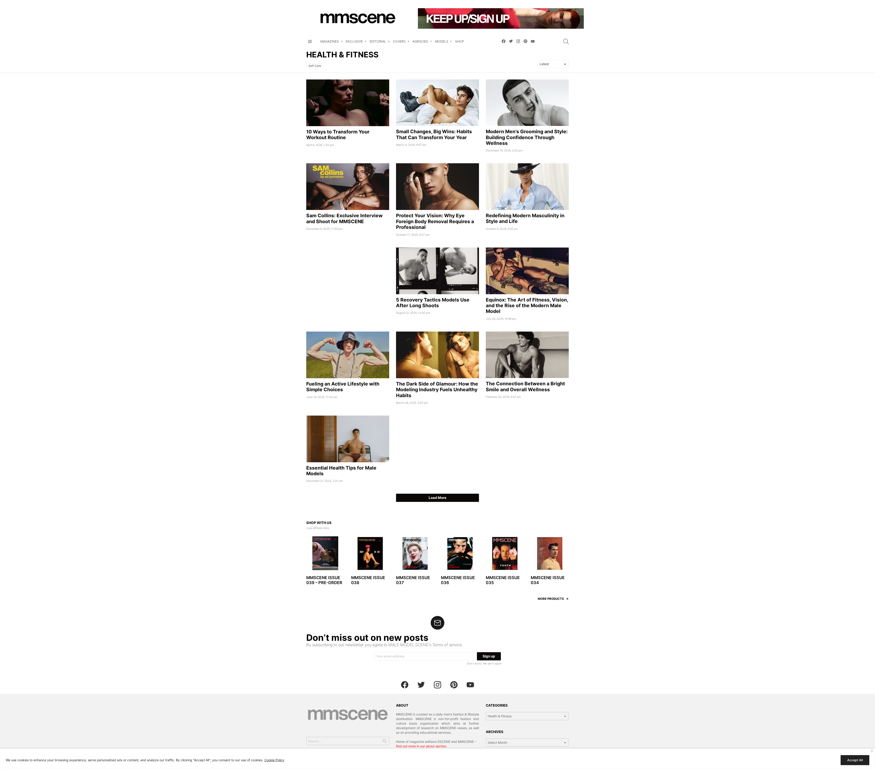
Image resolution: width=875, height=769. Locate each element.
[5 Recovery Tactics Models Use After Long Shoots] (437, 271)
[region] (437, 759)
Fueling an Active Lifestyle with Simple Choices (342, 386)
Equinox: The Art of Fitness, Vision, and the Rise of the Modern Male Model (527, 305)
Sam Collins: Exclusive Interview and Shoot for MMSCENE (344, 218)
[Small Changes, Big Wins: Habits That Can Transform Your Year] (437, 102)
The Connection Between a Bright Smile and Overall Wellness (525, 386)
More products (551, 598)
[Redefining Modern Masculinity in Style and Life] (527, 186)
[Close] (872, 751)
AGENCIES (420, 41)
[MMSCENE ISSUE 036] (460, 553)
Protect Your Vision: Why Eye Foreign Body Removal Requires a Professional (435, 221)
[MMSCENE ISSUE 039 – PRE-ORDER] (325, 553)
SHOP (459, 41)
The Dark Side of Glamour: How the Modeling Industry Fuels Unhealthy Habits (437, 389)
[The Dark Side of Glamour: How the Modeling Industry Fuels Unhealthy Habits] (437, 355)
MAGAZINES (329, 41)
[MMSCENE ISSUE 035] (505, 553)
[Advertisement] (347, 279)
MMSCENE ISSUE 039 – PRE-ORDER (324, 580)
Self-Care (315, 65)
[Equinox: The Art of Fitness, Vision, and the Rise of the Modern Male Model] (527, 271)
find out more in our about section (421, 746)
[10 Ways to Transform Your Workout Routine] (347, 102)
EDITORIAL (378, 41)
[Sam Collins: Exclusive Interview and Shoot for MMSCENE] (347, 186)
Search (384, 742)
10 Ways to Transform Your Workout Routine (338, 134)
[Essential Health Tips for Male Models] (347, 439)
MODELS (441, 41)
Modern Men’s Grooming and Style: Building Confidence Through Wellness (527, 137)
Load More (437, 498)
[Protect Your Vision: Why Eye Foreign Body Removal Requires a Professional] (437, 186)
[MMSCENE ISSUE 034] (550, 553)
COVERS (399, 41)
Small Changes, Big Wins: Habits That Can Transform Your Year (434, 134)
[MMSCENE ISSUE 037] (415, 553)
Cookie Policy (274, 760)
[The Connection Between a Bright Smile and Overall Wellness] (527, 355)
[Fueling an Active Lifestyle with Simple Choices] (347, 355)
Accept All (855, 760)
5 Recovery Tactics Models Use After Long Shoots (432, 302)
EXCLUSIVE (354, 41)
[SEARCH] (566, 41)
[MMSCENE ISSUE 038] (370, 553)
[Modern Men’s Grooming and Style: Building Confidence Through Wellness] (527, 102)
